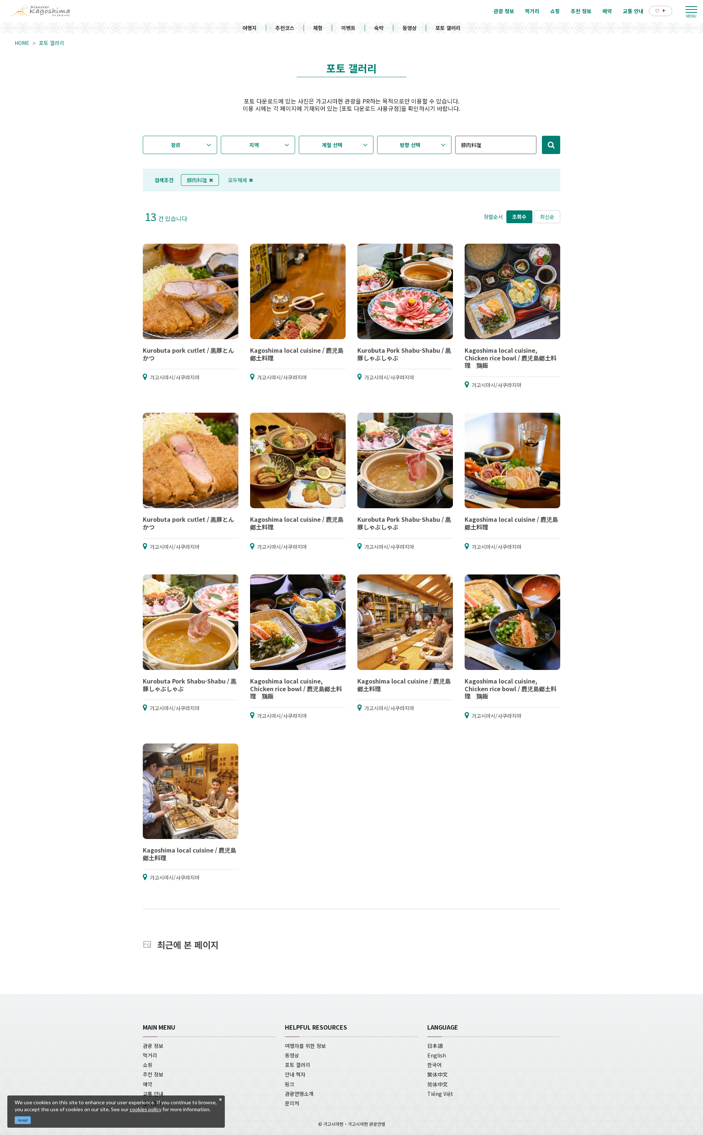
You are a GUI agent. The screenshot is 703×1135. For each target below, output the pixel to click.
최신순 (547, 216)
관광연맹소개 (299, 1093)
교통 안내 (153, 1093)
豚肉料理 (197, 180)
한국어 (434, 1064)
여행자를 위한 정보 (305, 1045)
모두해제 (237, 180)
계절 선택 (332, 145)
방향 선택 (410, 145)
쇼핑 (147, 1064)
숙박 (379, 28)
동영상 (409, 28)
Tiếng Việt (440, 1093)
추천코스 (284, 28)
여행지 (249, 28)
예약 (147, 1084)
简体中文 (437, 1084)
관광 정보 (153, 1045)
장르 (176, 145)
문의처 (292, 1103)
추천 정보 (153, 1074)
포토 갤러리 (448, 28)
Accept (23, 1120)
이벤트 (348, 28)
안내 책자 (295, 1074)
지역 (254, 145)
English (436, 1055)
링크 (289, 1084)
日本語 (435, 1045)
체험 (318, 28)
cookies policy (145, 1109)
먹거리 (150, 1055)
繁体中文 (437, 1074)
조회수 (519, 216)
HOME (22, 43)
